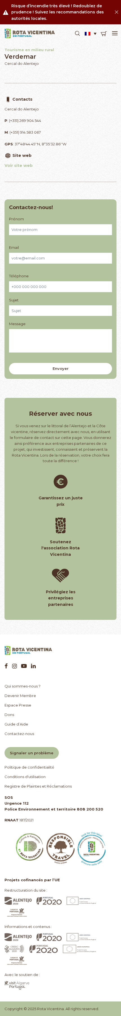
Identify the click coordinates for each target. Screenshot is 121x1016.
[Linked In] (33, 666)
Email (14, 247)
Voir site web (19, 165)
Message (17, 324)
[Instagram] (14, 666)
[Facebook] (6, 666)
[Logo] (30, 34)
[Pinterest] (24, 666)
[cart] (103, 33)
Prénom (16, 219)
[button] (77, 33)
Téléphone (19, 276)
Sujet (14, 300)
